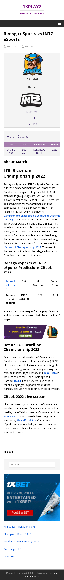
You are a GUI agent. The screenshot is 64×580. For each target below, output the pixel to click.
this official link (26, 420)
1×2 (24, 281)
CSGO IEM (9, 556)
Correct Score (55, 283)
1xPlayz (29, 46)
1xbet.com (50, 373)
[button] (59, 23)
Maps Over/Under (40, 283)
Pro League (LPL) (14, 549)
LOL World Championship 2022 (22, 247)
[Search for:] (32, 465)
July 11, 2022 (13, 46)
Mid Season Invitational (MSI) (20, 526)
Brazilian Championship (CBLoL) (22, 541)
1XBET (18, 380)
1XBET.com (10, 416)
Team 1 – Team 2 (10, 285)
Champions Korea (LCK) (17, 534)
